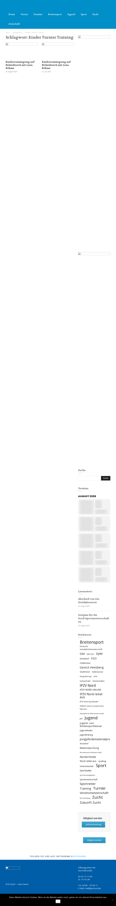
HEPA (95, 676)
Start (7, 32)
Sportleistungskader (87, 775)
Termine (37, 14)
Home (11, 14)
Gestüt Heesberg (92, 667)
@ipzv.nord (78, 856)
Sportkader (86, 770)
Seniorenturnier (87, 766)
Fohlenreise (85, 663)
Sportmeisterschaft (88, 779)
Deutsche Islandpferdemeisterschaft (91, 648)
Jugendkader (86, 730)
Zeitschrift (14, 24)
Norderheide (88, 756)
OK (58, 901)
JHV (81, 718)
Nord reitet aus (88, 761)
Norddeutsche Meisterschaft (91, 752)
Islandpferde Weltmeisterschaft (92, 713)
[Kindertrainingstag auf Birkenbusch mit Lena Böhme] (22, 51)
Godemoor (85, 671)
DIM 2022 (90, 654)
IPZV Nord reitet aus (91, 696)
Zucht (95, 14)
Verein (24, 14)
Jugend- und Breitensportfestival (91, 725)
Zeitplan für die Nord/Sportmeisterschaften (93, 618)
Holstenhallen (99, 681)
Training (85, 788)
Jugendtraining (86, 734)
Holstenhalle (85, 681)
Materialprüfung (89, 747)
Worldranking (85, 798)
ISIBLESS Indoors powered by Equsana (92, 707)
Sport (84, 14)
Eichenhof (84, 658)
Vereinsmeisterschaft (94, 792)
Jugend (71, 14)
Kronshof (84, 743)
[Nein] (112, 900)
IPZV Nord (88, 685)
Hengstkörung (85, 676)
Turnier (99, 788)
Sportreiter (88, 783)
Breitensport (55, 14)
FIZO (94, 658)
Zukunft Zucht (90, 802)
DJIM (99, 653)
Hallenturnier (97, 672)
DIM (82, 653)
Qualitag (102, 761)
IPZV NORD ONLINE (90, 689)
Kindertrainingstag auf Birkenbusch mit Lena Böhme (20, 65)
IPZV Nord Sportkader (89, 701)
